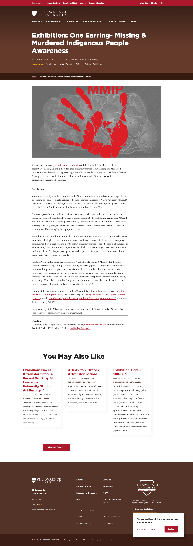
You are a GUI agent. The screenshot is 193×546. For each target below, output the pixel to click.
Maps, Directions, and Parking (43, 509)
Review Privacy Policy (146, 529)
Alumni (83, 3)
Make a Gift (143, 3)
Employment (108, 523)
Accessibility (81, 540)
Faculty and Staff (70, 3)
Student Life (72, 21)
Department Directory (86, 493)
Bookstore (108, 486)
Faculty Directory (84, 486)
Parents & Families (96, 3)
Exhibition (37, 64)
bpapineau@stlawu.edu (95, 324)
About (134, 21)
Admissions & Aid (54, 21)
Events (34, 76)
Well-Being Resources (111, 517)
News (78, 499)
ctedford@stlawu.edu (80, 328)
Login (108, 540)
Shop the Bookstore (144, 509)
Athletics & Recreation (92, 21)
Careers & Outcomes (117, 21)
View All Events (55, 447)
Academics (37, 21)
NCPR (105, 493)
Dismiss (170, 529)
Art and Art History (94, 64)
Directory (154, 3)
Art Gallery (51, 64)
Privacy (67, 540)
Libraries (107, 480)
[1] (51, 251)
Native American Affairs (70, 64)
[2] (92, 284)
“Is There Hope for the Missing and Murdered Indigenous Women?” (82, 298)
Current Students (53, 3)
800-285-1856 (37, 500)
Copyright (96, 540)
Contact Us (36, 505)
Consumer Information (85, 523)
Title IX (79, 517)
